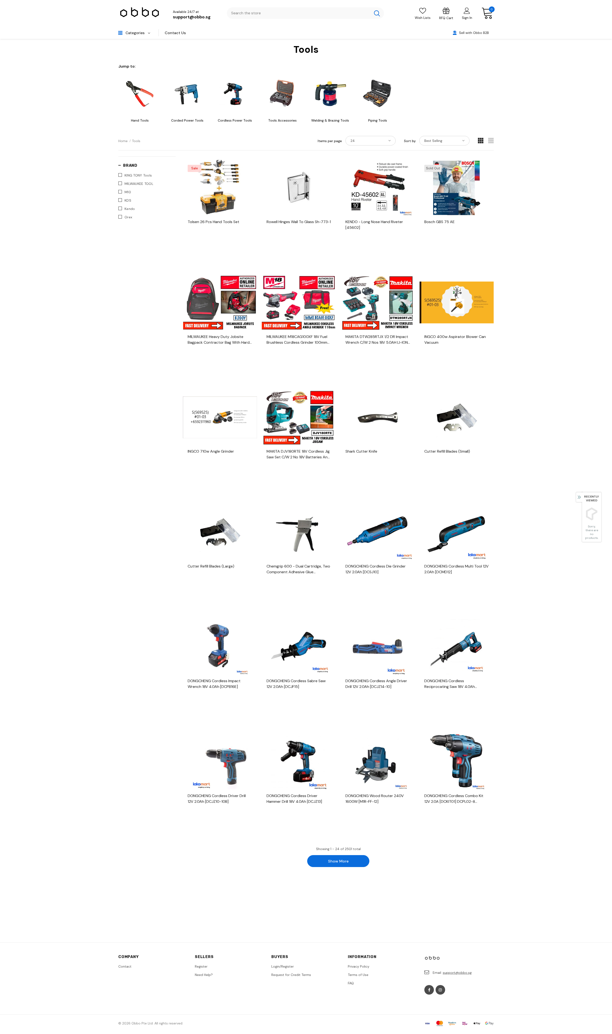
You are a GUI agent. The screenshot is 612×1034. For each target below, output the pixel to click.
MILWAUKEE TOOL (139, 184)
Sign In (467, 18)
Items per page (330, 141)
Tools (136, 141)
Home (123, 141)
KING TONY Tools (138, 175)
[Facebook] (429, 990)
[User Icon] (466, 10)
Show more (338, 861)
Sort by (410, 141)
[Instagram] (440, 990)
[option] (140, 98)
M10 (128, 192)
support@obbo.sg (192, 17)
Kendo (130, 209)
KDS (128, 200)
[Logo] (139, 13)
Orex (128, 217)
